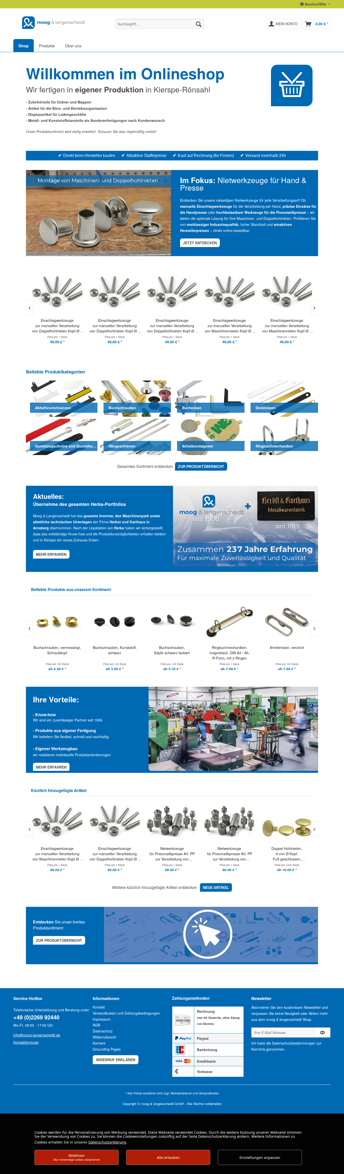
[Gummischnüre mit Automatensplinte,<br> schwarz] (287, 621)
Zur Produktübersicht (59, 940)
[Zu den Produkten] (292, 85)
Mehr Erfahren (51, 767)
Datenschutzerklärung (107, 1142)
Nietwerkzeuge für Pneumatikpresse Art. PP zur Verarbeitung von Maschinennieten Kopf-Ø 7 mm (115, 854)
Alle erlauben (168, 1157)
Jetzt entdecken (200, 242)
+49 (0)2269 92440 (36, 1017)
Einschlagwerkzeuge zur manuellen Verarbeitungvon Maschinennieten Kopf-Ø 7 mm (172, 326)
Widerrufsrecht (104, 1037)
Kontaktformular (26, 1042)
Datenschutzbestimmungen (294, 1043)
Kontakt (99, 1007)
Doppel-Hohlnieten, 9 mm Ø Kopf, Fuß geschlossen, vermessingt (229, 854)
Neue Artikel (216, 887)
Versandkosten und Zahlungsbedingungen (126, 1013)
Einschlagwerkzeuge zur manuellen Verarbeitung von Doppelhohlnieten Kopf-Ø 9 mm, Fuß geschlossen (115, 326)
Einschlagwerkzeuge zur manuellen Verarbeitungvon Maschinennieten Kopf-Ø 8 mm (229, 326)
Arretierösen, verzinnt (230, 647)
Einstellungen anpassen (259, 1157)
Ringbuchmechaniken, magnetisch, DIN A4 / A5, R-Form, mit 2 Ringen (173, 653)
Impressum (102, 1019)
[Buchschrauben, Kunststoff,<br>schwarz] (57, 621)
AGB (96, 1024)
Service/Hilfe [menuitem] (315, 4)
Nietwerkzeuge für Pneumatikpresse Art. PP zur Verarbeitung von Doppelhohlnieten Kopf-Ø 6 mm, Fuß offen (172, 854)
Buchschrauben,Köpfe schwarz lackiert (115, 650)
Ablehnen (76, 1157)
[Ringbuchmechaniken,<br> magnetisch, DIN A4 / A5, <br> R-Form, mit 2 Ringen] (172, 621)
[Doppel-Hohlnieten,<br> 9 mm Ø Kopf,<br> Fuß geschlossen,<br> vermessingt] (229, 822)
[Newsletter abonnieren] (322, 1032)
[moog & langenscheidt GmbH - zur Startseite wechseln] (54, 22)
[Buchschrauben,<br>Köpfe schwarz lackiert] (115, 621)
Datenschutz (103, 1030)
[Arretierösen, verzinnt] (230, 621)
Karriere (99, 1043)
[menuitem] (159, 24)
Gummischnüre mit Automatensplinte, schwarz (287, 653)
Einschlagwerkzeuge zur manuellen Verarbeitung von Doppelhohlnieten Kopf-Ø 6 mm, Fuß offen (57, 854)
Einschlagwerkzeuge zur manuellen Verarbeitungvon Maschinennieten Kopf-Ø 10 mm (287, 326)
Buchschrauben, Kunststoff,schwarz (58, 650)
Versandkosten (209, 1093)
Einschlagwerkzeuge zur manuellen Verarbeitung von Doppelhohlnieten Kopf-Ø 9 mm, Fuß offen (57, 326)
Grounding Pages (107, 1049)
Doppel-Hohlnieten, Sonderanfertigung (286, 851)
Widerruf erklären (115, 1059)
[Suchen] (198, 24)
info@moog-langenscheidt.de (36, 1035)
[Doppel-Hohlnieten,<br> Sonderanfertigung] (287, 822)
